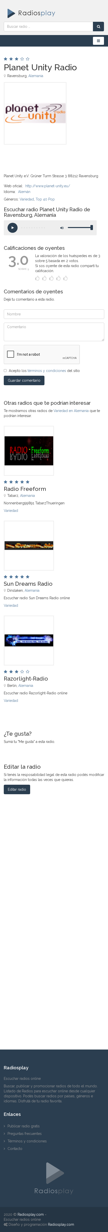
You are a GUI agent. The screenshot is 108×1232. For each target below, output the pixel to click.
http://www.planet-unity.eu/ (47, 186)
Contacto (15, 1149)
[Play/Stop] (13, 228)
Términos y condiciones (27, 1141)
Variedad (27, 199)
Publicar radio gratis (24, 1126)
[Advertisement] (29, 156)
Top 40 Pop (45, 199)
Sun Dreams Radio (28, 584)
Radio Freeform (25, 489)
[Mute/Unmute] (61, 228)
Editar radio (17, 789)
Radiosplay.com (31, 1214)
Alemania (35, 76)
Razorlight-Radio (26, 679)
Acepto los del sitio (44, 371)
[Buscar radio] (98, 26)
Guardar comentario (24, 380)
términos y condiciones (47, 371)
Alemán (24, 192)
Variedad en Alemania (71, 411)
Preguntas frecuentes (25, 1134)
